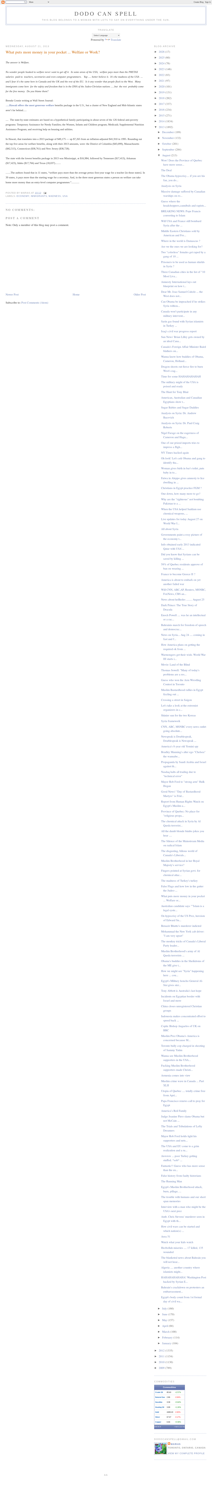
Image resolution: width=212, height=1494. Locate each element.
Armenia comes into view (175, 1075)
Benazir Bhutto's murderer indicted (181, 926)
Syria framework (170, 721)
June (165, 1314)
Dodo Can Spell (106, 13)
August (166, 155)
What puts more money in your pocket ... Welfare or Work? (53, 52)
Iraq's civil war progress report (179, 331)
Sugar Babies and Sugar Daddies (180, 407)
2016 (162, 109)
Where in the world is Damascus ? (180, 241)
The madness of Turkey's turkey (179, 880)
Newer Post (12, 294)
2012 (162, 1350)
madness (55, 196)
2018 (162, 98)
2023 (162, 69)
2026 (162, 51)
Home (76, 294)
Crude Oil (159, 1392)
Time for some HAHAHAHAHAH (181, 376)
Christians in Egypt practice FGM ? (181, 488)
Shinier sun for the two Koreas (178, 715)
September (168, 149)
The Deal (166, 170)
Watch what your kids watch (177, 1242)
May (165, 1320)
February (167, 1337)
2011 (162, 1356)
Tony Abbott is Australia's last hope (181, 990)
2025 (162, 57)
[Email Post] (44, 193)
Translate (116, 39)
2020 (162, 86)
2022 (162, 75)
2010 (162, 1362)
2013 (162, 127)
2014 (162, 121)
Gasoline (158, 1402)
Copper (158, 1422)
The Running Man (171, 1181)
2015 (162, 115)
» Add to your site (179, 1427)
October (167, 143)
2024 (162, 63)
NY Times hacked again (175, 452)
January (167, 1343)
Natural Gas (160, 1397)
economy (23, 196)
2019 (162, 92)
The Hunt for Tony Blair (175, 392)
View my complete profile (186, 1453)
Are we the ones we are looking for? (181, 246)
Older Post (140, 294)
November (168, 138)
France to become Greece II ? (178, 574)
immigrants (39, 196)
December (168, 132)
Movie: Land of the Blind (175, 664)
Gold (157, 1412)
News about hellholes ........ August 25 (182, 599)
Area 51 (165, 1236)
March (166, 1331)
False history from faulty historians (181, 1175)
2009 (162, 1368)
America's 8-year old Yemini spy (179, 746)
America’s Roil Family (174, 1110)
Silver (157, 1417)
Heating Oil (159, 1407)
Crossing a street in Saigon (176, 700)
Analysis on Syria (171, 186)
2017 (162, 104)
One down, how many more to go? (180, 493)
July (165, 1308)
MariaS (176, 1444)
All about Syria (169, 529)
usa (65, 196)
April (165, 1326)
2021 (162, 80)
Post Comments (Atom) (34, 302)
